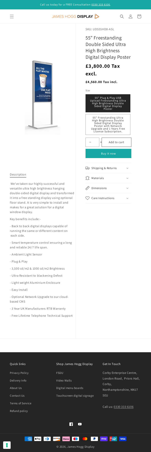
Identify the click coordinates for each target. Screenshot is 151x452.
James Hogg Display (81, 446)
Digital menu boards (69, 388)
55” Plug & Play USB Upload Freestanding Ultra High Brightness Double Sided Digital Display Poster (108, 103)
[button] (11, 16)
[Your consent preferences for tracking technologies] (7, 445)
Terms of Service (20, 403)
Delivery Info (18, 380)
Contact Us (17, 395)
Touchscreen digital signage (75, 395)
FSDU (59, 373)
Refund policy (19, 411)
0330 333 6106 (100, 4)
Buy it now (108, 153)
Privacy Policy (19, 373)
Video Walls (64, 380)
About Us (16, 388)
